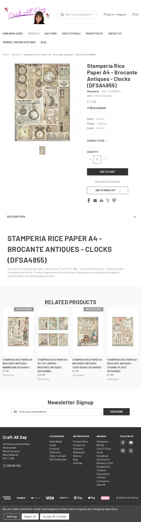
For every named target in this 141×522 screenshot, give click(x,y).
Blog (43, 42)
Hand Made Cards (13, 33)
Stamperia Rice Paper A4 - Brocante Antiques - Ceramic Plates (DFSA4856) (122, 365)
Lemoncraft (103, 459)
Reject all (30, 516)
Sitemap (77, 463)
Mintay (100, 445)
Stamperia (102, 441)
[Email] (95, 200)
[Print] (101, 200)
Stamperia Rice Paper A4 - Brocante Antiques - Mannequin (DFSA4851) (18, 363)
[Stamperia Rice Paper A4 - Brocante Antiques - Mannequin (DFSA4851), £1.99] (18, 331)
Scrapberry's (103, 466)
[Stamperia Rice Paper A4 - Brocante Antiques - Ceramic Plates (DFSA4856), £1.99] (123, 331)
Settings (12, 516)
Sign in (110, 14)
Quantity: (93, 152)
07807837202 (13, 465)
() (136, 14)
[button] (96, 107)
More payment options (107, 181)
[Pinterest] (114, 200)
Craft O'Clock (104, 448)
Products (33, 33)
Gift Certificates (58, 459)
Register (121, 14)
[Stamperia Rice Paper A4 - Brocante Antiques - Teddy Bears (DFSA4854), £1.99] (88, 331)
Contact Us (114, 33)
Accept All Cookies (54, 516)
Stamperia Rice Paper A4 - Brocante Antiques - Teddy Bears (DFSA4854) (87, 363)
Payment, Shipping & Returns (19, 42)
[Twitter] (108, 200)
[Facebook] (88, 200)
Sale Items (50, 33)
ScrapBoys (102, 456)
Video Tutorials (71, 33)
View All (101, 484)
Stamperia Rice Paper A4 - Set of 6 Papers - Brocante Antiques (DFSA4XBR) (52, 365)
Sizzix (100, 452)
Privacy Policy (94, 33)
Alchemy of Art (105, 463)
